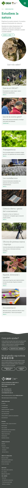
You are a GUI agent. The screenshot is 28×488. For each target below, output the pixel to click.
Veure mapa (4, 386)
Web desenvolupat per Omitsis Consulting (9, 397)
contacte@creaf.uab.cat (7, 392)
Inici (3, 9)
